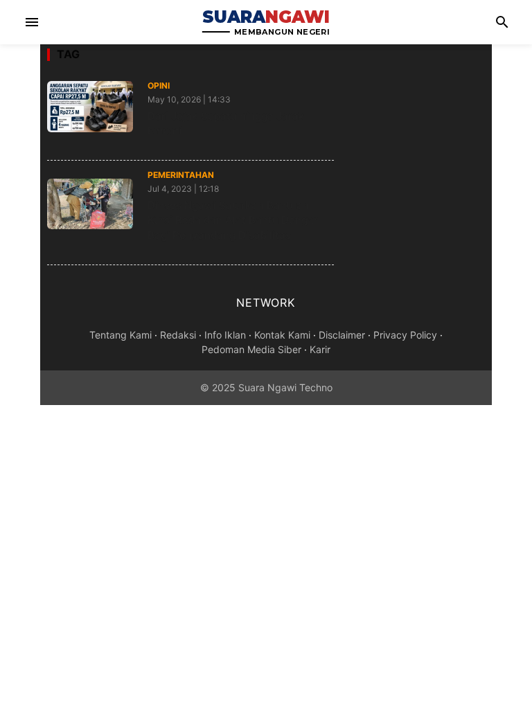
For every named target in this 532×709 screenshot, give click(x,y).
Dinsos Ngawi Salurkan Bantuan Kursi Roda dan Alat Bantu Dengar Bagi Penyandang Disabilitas (233, 220)
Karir (320, 349)
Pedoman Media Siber (251, 349)
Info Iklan (225, 335)
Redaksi (178, 335)
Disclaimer (342, 335)
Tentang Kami (120, 335)
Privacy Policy (405, 335)
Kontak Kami (282, 335)
